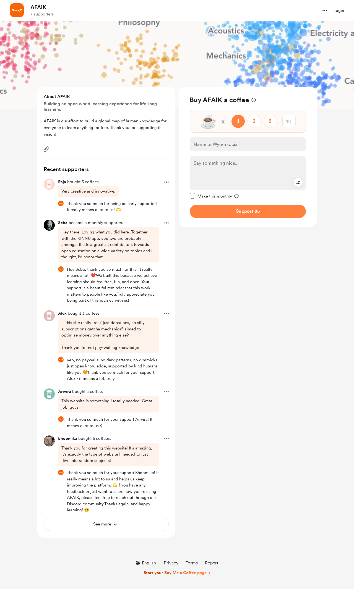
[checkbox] (211, 195)
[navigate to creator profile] (17, 10)
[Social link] (46, 149)
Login (339, 10)
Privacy (171, 563)
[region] (248, 157)
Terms (192, 563)
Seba (62, 222)
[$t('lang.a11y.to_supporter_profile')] (61, 203)
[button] (324, 10)
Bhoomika (67, 438)
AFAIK (38, 7)
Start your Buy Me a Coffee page (175, 572)
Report (211, 563)
